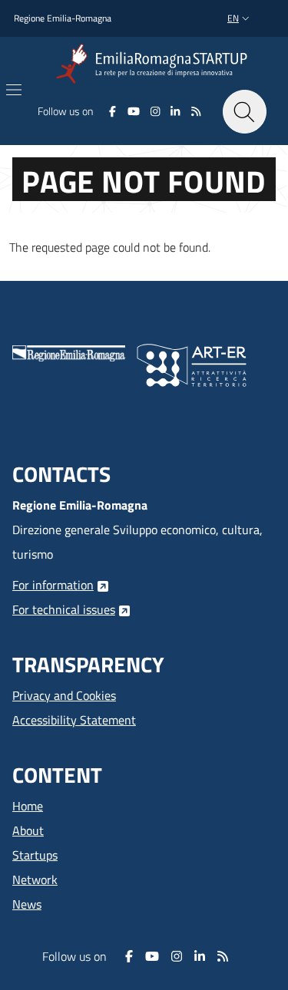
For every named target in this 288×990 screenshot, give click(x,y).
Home (27, 806)
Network (35, 879)
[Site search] (244, 112)
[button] (240, 18)
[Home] (155, 64)
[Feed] (196, 111)
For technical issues (63, 609)
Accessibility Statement (74, 720)
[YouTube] (132, 111)
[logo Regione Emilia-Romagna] (68, 351)
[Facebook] (112, 111)
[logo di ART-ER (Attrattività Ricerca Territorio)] (191, 364)
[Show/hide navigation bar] (14, 90)
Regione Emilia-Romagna (62, 18)
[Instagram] (155, 111)
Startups (35, 855)
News (26, 904)
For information (53, 585)
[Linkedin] (175, 111)
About (28, 830)
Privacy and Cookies (64, 695)
